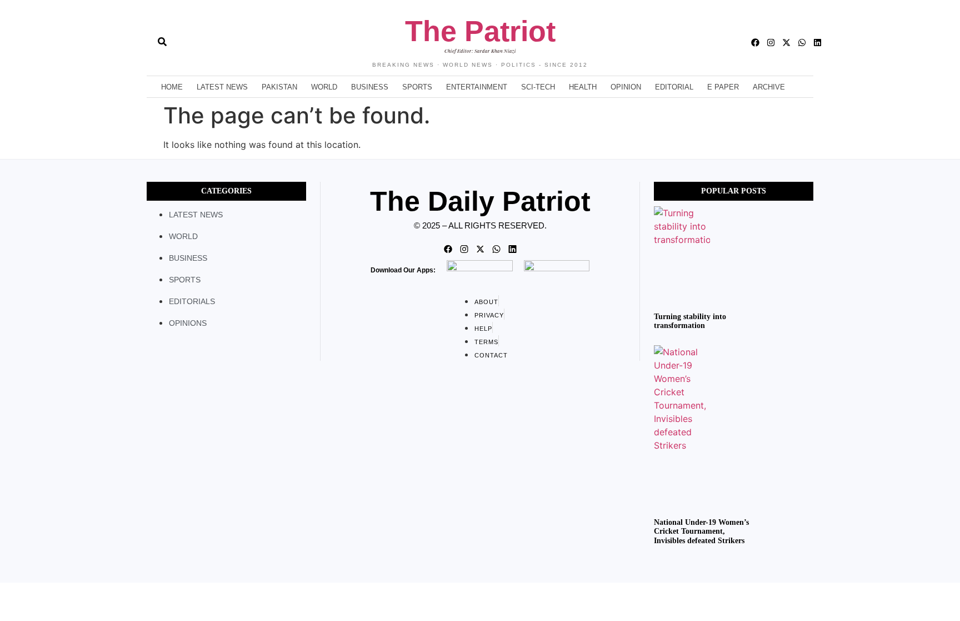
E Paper (723, 87)
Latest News (222, 87)
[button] (142, 43)
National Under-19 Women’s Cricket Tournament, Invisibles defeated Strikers (701, 531)
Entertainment (476, 87)
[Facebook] (755, 42)
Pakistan (279, 87)
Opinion (626, 87)
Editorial (674, 87)
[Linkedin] (817, 42)
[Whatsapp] (802, 42)
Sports (417, 87)
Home (172, 87)
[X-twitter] (786, 42)
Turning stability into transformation (690, 321)
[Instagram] (771, 42)
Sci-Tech (538, 87)
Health (583, 87)
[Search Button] (162, 36)
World (324, 87)
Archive (769, 87)
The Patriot (480, 31)
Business (369, 87)
